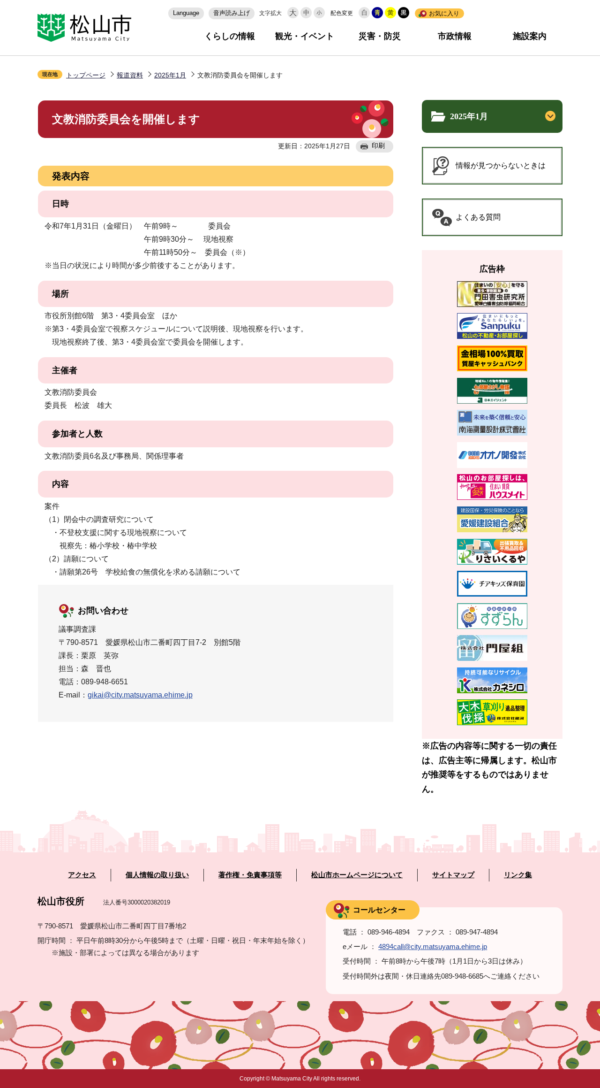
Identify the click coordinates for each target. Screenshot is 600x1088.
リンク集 (518, 875)
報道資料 (130, 75)
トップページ (85, 75)
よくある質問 (478, 217)
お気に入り (444, 13)
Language (186, 12)
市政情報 (455, 36)
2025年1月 (170, 75)
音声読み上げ (231, 12)
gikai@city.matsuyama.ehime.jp (140, 695)
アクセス (82, 875)
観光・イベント (304, 36)
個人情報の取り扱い (157, 875)
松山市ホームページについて (357, 875)
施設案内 (530, 36)
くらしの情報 (229, 36)
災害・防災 (380, 36)
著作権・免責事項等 (250, 875)
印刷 (378, 145)
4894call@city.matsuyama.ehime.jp (432, 946)
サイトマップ (453, 875)
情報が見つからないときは (501, 165)
